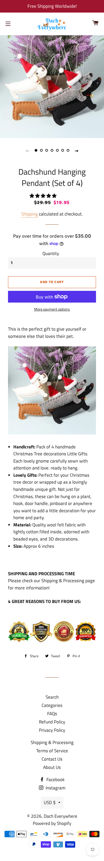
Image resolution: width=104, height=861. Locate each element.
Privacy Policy (52, 730)
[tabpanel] (52, 86)
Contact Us (52, 759)
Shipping (29, 213)
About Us (52, 767)
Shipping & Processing (52, 742)
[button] (44, 195)
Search (52, 697)
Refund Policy (52, 721)
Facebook (55, 779)
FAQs (52, 713)
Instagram (55, 787)
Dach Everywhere (60, 816)
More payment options (52, 309)
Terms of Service (52, 750)
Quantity (50, 253)
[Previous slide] (27, 150)
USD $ (50, 802)
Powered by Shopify (52, 823)
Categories (52, 705)
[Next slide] (76, 150)
